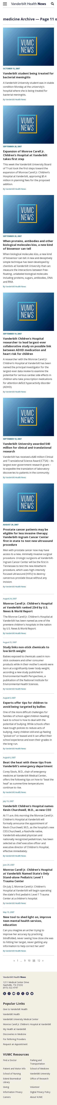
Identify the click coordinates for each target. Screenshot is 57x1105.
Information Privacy (12, 1092)
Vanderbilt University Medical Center (20, 1019)
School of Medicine (39, 1068)
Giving (6, 1087)
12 (38, 960)
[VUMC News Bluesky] (31, 993)
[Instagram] (18, 993)
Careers (7, 1097)
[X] (22, 993)
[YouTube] (13, 993)
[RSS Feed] (4, 993)
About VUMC (36, 1097)
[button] (5, 3)
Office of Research (39, 1078)
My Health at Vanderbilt (14, 1029)
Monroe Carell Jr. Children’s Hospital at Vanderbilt (27, 1024)
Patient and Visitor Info (14, 1068)
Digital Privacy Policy (40, 1092)
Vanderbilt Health (11, 1014)
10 (29, 960)
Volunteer (35, 1087)
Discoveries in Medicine (14, 1034)
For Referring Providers (14, 1039)
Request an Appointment (15, 1044)
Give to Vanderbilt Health (15, 1009)
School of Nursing (12, 1073)
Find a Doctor (10, 1060)
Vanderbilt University (40, 1073)
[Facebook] (9, 993)
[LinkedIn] (27, 993)
